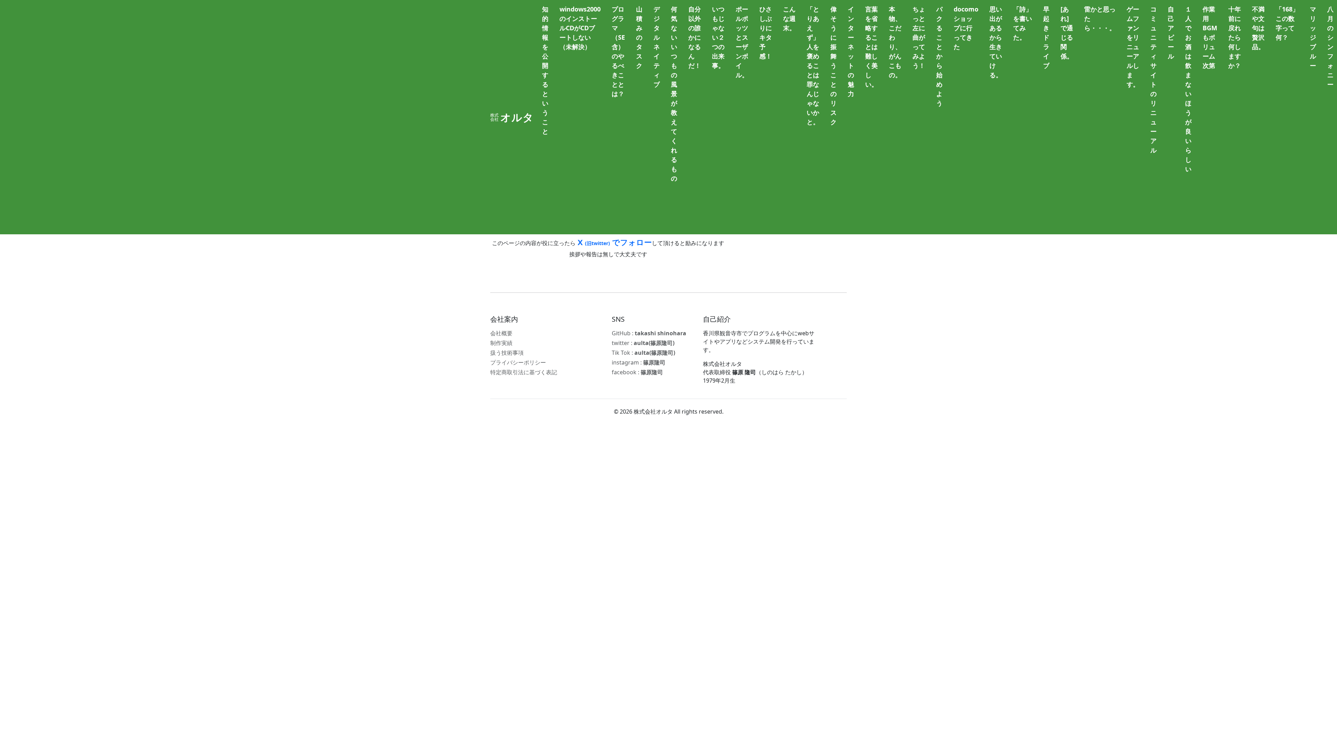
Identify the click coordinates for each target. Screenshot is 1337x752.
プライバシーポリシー (518, 362)
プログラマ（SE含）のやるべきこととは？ (618, 51)
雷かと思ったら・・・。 (1100, 18)
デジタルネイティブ (657, 46)
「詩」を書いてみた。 (1022, 23)
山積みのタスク (639, 37)
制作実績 (501, 343)
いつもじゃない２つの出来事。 (718, 37)
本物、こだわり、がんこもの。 (895, 42)
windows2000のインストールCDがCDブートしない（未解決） (580, 28)
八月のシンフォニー (1330, 46)
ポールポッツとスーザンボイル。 (742, 42)
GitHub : (649, 333)
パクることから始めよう (939, 56)
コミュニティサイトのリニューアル (1153, 79)
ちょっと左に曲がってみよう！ (919, 37)
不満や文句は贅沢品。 (1258, 28)
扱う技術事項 (507, 353)
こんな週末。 (789, 18)
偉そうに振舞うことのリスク (833, 65)
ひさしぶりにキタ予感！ (765, 32)
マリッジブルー (1313, 37)
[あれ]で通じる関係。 (1067, 32)
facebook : (637, 372)
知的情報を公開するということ (545, 70)
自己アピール (1171, 32)
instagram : (638, 362)
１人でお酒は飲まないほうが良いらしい (1188, 89)
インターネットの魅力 (851, 51)
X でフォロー (614, 242)
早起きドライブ (1046, 37)
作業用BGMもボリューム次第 (1210, 37)
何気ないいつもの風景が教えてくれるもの (674, 93)
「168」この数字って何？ (1287, 23)
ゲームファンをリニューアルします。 (1133, 46)
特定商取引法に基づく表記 (523, 372)
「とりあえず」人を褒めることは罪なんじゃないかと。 (813, 65)
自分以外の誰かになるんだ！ (694, 37)
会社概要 (501, 333)
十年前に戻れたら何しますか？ (1234, 37)
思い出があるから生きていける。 (996, 42)
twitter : (643, 343)
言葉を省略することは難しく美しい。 (871, 46)
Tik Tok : (643, 353)
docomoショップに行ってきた (966, 28)
